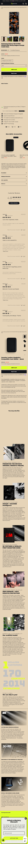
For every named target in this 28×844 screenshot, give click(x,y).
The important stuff (5, 812)
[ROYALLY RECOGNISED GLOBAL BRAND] (14, 784)
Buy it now (14, 73)
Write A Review (14, 203)
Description (3, 172)
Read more (5, 251)
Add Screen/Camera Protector (7, 63)
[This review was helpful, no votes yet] (21, 230)
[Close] (25, 818)
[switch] (25, 841)
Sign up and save (5, 816)
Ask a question (4, 180)
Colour (2, 58)
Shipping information (5, 176)
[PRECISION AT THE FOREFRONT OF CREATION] (14, 750)
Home (2, 7)
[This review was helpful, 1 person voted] (21, 305)
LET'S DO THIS (14, 838)
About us (3, 183)
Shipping (8, 55)
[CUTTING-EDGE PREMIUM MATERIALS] (14, 718)
